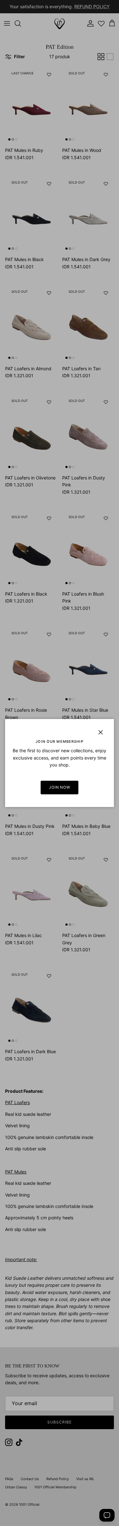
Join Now (59, 787)
